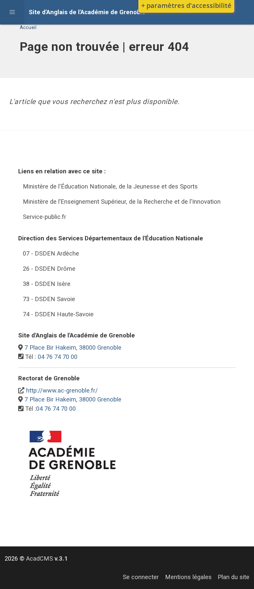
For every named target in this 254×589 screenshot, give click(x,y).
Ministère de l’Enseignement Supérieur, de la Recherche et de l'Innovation (122, 201)
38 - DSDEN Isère (46, 283)
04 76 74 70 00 (57, 356)
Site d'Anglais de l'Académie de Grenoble (87, 12)
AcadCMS (47, 558)
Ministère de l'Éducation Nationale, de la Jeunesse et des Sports (110, 186)
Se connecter (141, 576)
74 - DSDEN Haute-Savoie (58, 314)
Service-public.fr (44, 216)
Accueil (28, 27)
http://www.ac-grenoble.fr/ (62, 390)
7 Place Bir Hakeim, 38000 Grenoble (72, 347)
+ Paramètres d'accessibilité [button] (186, 5)
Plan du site (233, 576)
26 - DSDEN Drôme (49, 268)
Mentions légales (188, 576)
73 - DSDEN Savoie (49, 298)
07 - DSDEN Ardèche (51, 253)
